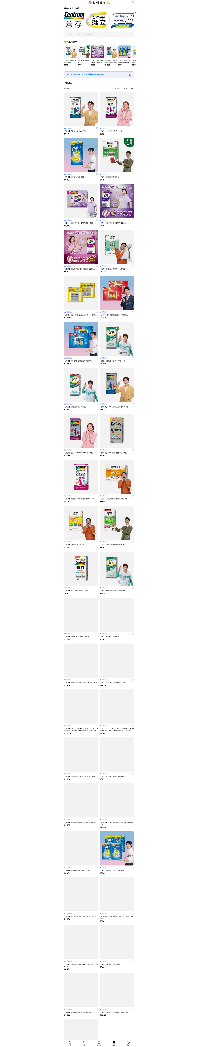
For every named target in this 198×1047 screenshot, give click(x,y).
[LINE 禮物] (99, 2)
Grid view (132, 88)
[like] (97, 128)
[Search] (133, 2)
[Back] (65, 2)
